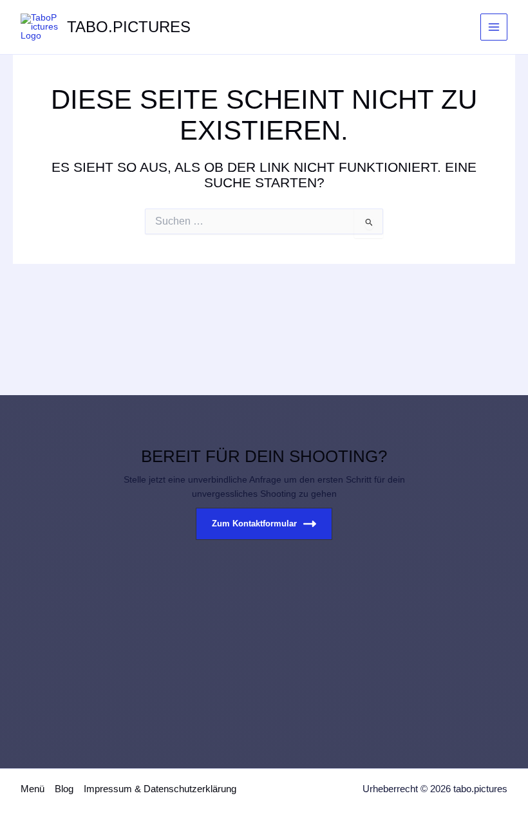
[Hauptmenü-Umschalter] (494, 27)
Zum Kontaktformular (254, 523)
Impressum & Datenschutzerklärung (160, 789)
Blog (64, 789)
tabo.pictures (129, 27)
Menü (32, 789)
